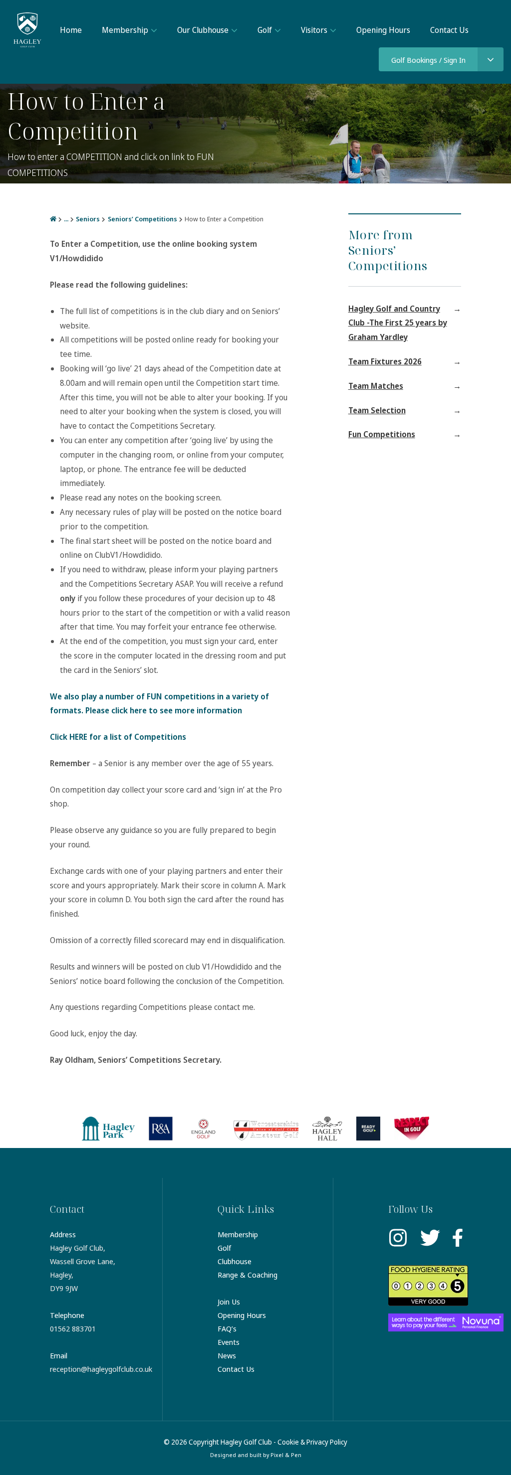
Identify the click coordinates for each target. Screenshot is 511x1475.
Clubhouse (235, 1261)
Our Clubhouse (203, 29)
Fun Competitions (381, 434)
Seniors (88, 218)
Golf (264, 29)
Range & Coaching (247, 1275)
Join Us (229, 1302)
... (66, 218)
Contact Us (449, 29)
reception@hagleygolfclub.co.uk (101, 1369)
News (227, 1355)
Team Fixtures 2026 (385, 361)
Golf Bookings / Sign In (428, 60)
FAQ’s (227, 1328)
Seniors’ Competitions (142, 218)
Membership (125, 29)
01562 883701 (73, 1328)
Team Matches (375, 385)
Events (229, 1342)
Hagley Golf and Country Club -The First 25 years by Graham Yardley (397, 323)
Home (71, 29)
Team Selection (377, 410)
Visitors (314, 29)
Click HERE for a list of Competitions (118, 736)
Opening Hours (383, 29)
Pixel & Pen (285, 1455)
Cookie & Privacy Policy (312, 1442)
